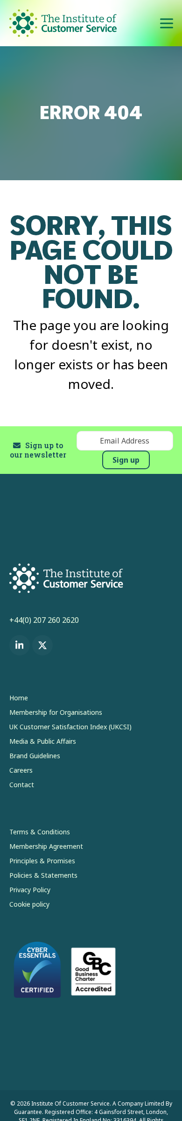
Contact (21, 784)
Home (18, 697)
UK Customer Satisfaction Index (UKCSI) (70, 726)
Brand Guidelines (34, 755)
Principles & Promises (42, 860)
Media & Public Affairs (42, 741)
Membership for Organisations (55, 712)
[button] (166, 23)
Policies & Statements (43, 875)
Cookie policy (29, 904)
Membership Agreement (46, 846)
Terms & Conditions (39, 831)
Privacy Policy (29, 889)
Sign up (126, 460)
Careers (21, 770)
